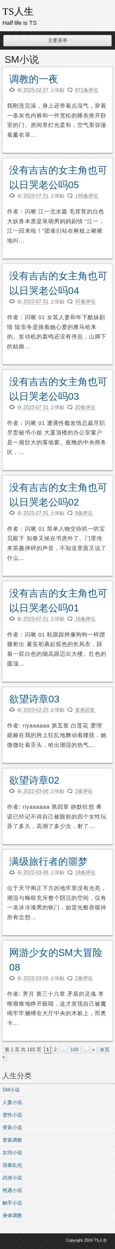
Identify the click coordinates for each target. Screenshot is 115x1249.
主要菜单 (57, 40)
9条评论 (84, 513)
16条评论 (85, 618)
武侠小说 (12, 1177)
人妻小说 (12, 1102)
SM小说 (11, 1089)
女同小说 (12, 1152)
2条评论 (84, 791)
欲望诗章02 (34, 780)
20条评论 (85, 407)
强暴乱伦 (12, 1165)
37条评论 (85, 301)
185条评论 (86, 195)
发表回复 (85, 709)
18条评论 (85, 872)
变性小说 (12, 1114)
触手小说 (12, 1202)
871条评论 (86, 90)
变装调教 (12, 1140)
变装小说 (12, 1127)
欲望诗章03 (34, 699)
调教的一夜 (33, 79)
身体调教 (12, 1215)
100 (74, 1049)
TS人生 (18, 11)
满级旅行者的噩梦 (48, 861)
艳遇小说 (12, 1190)
